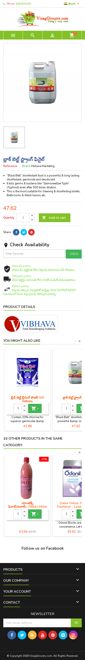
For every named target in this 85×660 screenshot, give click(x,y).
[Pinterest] (31, 232)
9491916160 (23, 3)
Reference (10, 166)
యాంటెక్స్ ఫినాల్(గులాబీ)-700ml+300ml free (27, 506)
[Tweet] (23, 232)
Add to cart (54, 217)
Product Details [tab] (19, 306)
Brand (26, 166)
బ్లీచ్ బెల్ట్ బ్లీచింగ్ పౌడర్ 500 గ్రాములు (27, 399)
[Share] (16, 232)
